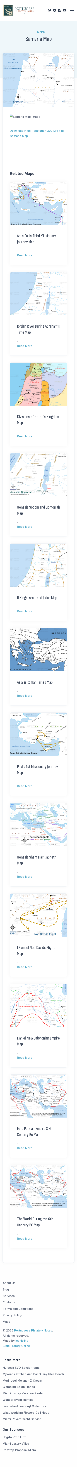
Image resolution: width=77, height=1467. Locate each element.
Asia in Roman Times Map (35, 682)
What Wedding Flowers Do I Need (26, 1412)
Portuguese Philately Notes (33, 1330)
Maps (41, 31)
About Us (9, 1283)
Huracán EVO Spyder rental (21, 1367)
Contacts (9, 1302)
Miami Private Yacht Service (22, 1419)
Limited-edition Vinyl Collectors (24, 1406)
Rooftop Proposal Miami (20, 1450)
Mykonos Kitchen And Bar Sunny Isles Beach (33, 1374)
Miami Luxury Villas (16, 1443)
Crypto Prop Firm (14, 1437)
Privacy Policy (12, 1315)
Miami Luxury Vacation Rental (23, 1393)
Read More (24, 255)
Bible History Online (16, 1346)
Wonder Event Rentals (18, 1399)
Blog (6, 1289)
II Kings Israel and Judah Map (37, 597)
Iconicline (21, 1340)
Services (9, 1296)
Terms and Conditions (18, 1309)
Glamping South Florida (19, 1387)
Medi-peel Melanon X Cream (22, 1380)
